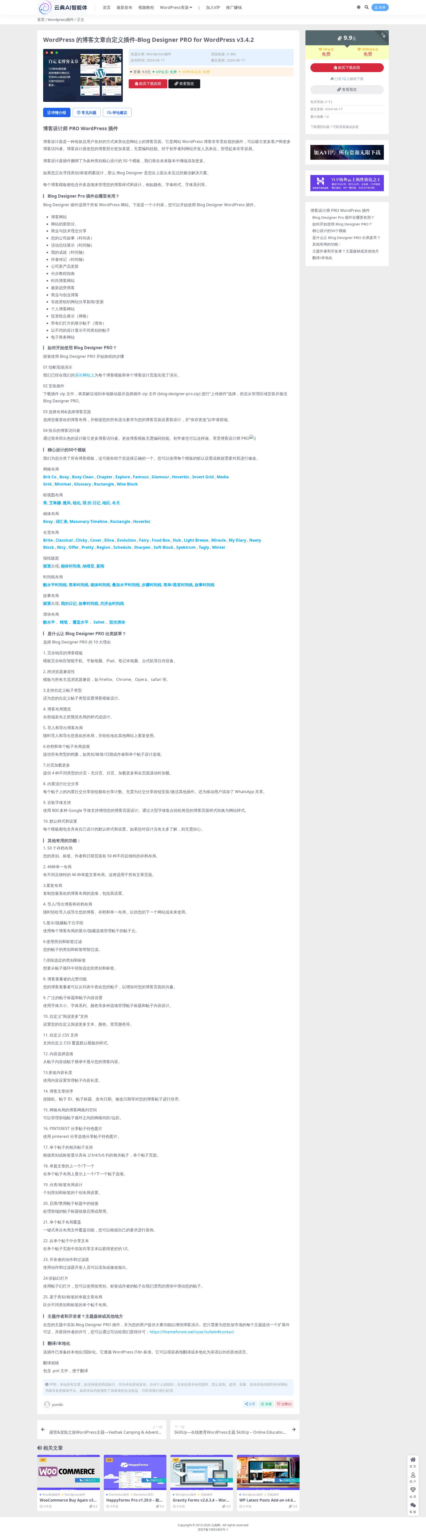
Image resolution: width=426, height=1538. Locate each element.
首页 (107, 7)
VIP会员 (328, 49)
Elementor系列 (143, 1494)
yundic (57, 1404)
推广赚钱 (234, 7)
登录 (382, 7)
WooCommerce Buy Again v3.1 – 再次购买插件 (68, 1502)
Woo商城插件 (51, 1494)
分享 (252, 1404)
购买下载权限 (150, 84)
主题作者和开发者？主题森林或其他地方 (345, 251)
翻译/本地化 (322, 257)
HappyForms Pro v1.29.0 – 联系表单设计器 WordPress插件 (134, 1502)
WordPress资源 (174, 7)
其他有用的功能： (327, 244)
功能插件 (207, 1494)
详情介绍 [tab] (58, 112)
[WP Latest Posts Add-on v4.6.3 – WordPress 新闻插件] (268, 1472)
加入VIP (213, 7)
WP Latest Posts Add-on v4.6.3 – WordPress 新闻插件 (267, 1502)
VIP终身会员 (370, 49)
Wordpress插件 (61, 19)
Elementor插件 (119, 1494)
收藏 (268, 1404)
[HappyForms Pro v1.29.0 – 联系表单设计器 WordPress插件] (135, 1472)
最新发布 (124, 7)
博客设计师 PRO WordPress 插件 (340, 210)
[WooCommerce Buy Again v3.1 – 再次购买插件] (68, 1472)
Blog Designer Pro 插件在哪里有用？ (343, 217)
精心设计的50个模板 (329, 230)
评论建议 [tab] (119, 112)
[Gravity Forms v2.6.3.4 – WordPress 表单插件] (201, 1472)
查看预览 (186, 84)
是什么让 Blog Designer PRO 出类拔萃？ (346, 237)
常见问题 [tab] (89, 112)
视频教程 (146, 7)
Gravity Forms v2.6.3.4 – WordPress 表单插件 (201, 1502)
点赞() (286, 1404)
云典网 (215, 1525)
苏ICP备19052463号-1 (213, 1529)
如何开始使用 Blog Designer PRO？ (342, 223)
